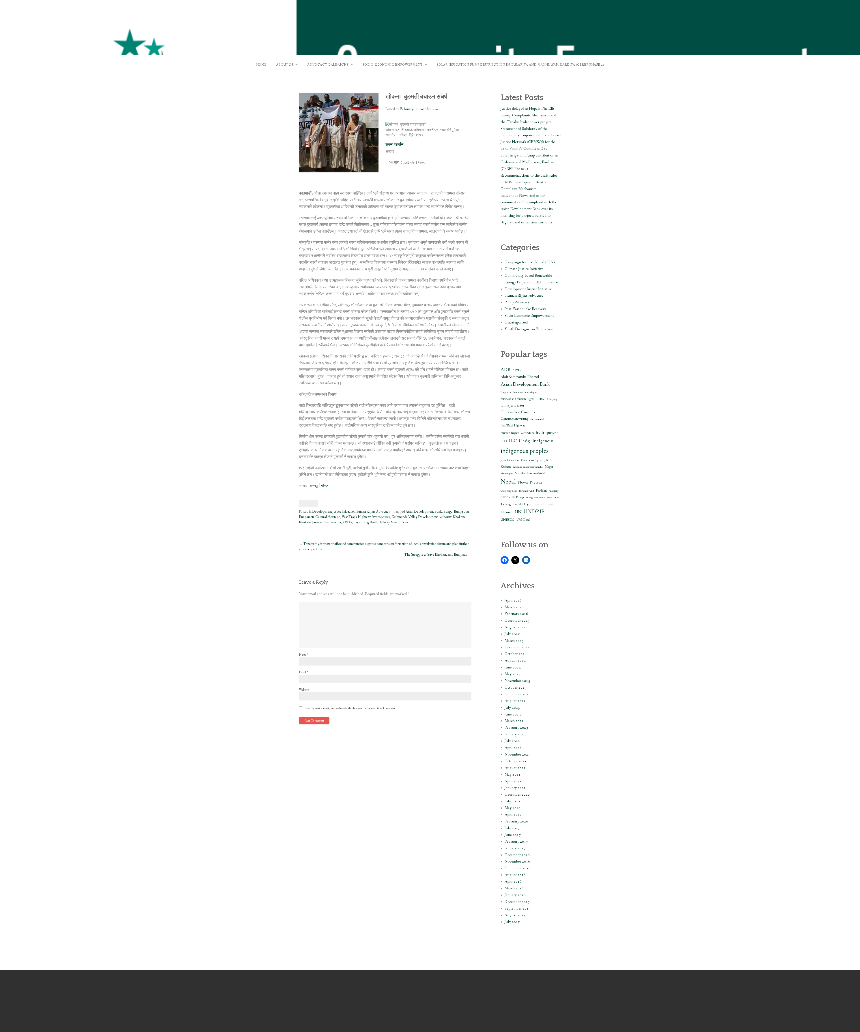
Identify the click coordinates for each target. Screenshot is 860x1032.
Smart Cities (399, 522)
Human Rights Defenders (517, 433)
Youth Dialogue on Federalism (529, 329)
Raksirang (554, 491)
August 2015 (515, 915)
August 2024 (515, 660)
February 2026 (516, 614)
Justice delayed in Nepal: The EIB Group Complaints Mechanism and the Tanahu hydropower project (528, 115)
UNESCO (507, 520)
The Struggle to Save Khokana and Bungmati (437, 554)
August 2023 (515, 701)
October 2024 (516, 654)
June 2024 (513, 667)
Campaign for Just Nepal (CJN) (530, 262)
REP (515, 497)
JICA (548, 460)
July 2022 (512, 741)
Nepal (508, 482)
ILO (504, 441)
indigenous (543, 441)
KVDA (347, 522)
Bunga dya (461, 511)
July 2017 (512, 828)
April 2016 (513, 881)
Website (304, 690)
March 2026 (514, 607)
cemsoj (436, 109)
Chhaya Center (512, 405)
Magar (549, 467)
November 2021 (517, 754)
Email (303, 672)
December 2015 (517, 901)
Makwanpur (507, 473)
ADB (505, 370)
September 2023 (518, 694)
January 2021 (515, 787)
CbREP (540, 399)
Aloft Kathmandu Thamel (520, 377)
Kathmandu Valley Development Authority (422, 517)
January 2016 (515, 895)
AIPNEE (517, 370)
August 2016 (515, 875)
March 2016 (514, 888)
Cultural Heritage (327, 517)
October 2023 (516, 687)
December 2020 (517, 794)
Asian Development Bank (424, 511)
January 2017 (515, 848)
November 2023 (517, 680)
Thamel (507, 512)
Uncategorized (516, 322)
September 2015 (518, 908)
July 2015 (512, 922)
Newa (523, 482)
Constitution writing (515, 419)
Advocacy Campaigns (327, 65)
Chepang (552, 399)
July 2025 (512, 634)
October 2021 (516, 761)
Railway (384, 522)
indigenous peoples (524, 451)
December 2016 (517, 855)
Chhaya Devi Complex (518, 412)
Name (303, 655)
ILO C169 (520, 441)
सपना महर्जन (394, 145)
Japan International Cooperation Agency (522, 460)
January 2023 (515, 734)
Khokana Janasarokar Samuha (320, 522)
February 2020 (516, 821)
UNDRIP (534, 511)
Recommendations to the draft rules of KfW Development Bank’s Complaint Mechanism (529, 182)
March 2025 (514, 640)
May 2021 (512, 774)
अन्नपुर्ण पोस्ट (318, 486)
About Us (284, 65)
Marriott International (530, 473)
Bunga (447, 511)
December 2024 (517, 647)
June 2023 (513, 714)
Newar (536, 482)
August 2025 (515, 627)
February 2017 (516, 841)
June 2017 (513, 834)
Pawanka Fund (526, 491)
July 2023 (512, 707)
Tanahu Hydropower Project (533, 504)
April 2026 (513, 600)
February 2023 (516, 727)
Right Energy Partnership (532, 497)
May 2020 (512, 808)
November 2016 (517, 861)
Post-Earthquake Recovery (525, 309)
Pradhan (541, 490)
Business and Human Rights (517, 399)
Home (261, 65)
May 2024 (512, 674)
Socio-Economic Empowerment (393, 65)
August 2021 (515, 768)
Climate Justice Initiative (524, 269)
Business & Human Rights (525, 392)
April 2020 (513, 814)
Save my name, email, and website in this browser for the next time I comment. (350, 708)
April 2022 (513, 747)
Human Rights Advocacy (372, 511)
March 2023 (514, 721)
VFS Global (523, 520)
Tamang (506, 504)
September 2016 (518, 868)
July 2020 (512, 801)
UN (518, 512)
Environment (537, 419)
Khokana (459, 517)
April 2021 (513, 781)
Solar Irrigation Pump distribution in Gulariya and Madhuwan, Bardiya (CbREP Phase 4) (520, 65)
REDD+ (505, 497)
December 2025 (517, 620)
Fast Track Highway (356, 517)
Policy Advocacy (517, 302)
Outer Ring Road (365, 522)
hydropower (381, 517)
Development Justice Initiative (333, 511)
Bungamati (306, 517)
